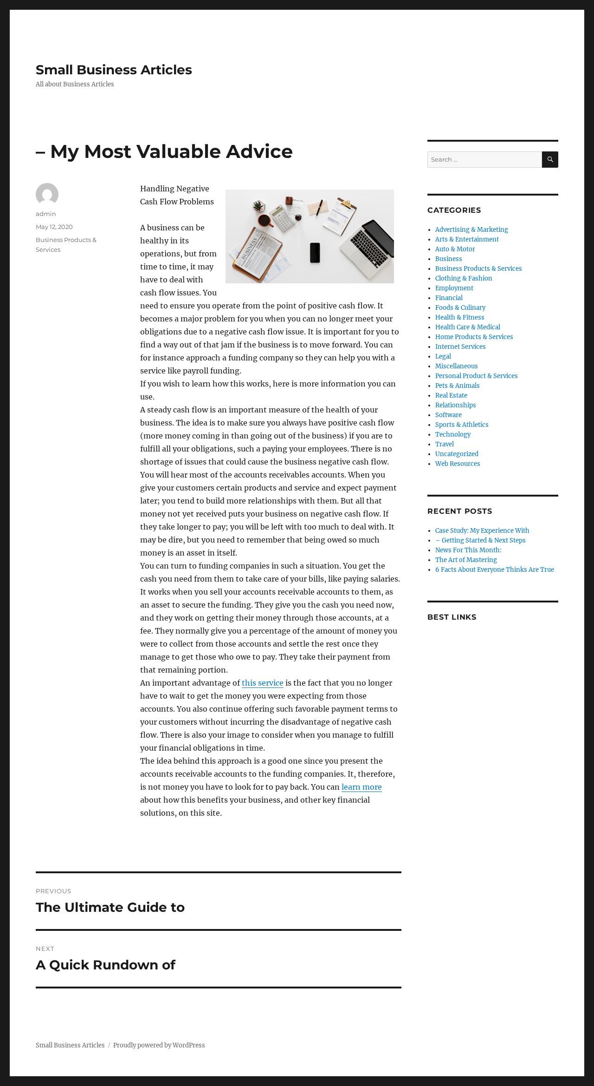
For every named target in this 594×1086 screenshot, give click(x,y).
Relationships (455, 405)
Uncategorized (456, 454)
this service (263, 682)
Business (448, 259)
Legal (443, 356)
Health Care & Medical (467, 327)
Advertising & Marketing (471, 230)
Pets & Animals (457, 386)
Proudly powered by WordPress (159, 1045)
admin (46, 213)
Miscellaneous (456, 366)
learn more (362, 787)
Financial (449, 298)
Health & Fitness (459, 317)
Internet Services (460, 347)
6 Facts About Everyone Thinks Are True (494, 570)
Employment (454, 288)
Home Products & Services (474, 337)
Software (448, 415)
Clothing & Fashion (463, 278)
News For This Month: (468, 550)
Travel (444, 444)
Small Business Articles (114, 70)
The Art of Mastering (466, 560)
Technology (453, 434)
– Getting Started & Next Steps (480, 540)
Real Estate (451, 395)
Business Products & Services (478, 269)
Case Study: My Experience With (482, 531)
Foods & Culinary (460, 308)
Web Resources (457, 464)
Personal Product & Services (476, 376)
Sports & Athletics (462, 425)
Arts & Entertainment (467, 239)
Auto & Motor (455, 249)
